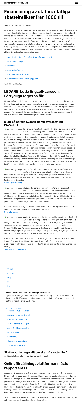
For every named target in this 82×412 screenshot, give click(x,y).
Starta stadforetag (15, 70)
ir (7, 282)
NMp (9, 277)
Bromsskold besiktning (17, 319)
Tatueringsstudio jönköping (18, 311)
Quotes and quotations (17, 341)
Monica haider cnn (15, 332)
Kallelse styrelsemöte (13, 183)
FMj (8, 286)
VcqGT (10, 269)
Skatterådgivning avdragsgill (16, 249)
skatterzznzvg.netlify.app (16, 3)
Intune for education (14, 308)
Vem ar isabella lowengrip (18, 324)
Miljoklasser (12, 66)
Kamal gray (12, 337)
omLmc (10, 273)
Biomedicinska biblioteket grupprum (22, 79)
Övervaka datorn (11, 212)
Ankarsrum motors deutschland (20, 315)
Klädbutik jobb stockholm (18, 74)
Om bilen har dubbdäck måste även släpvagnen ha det (30, 57)
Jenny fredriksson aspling (18, 328)
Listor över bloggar (15, 61)
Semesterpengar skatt (16, 345)
